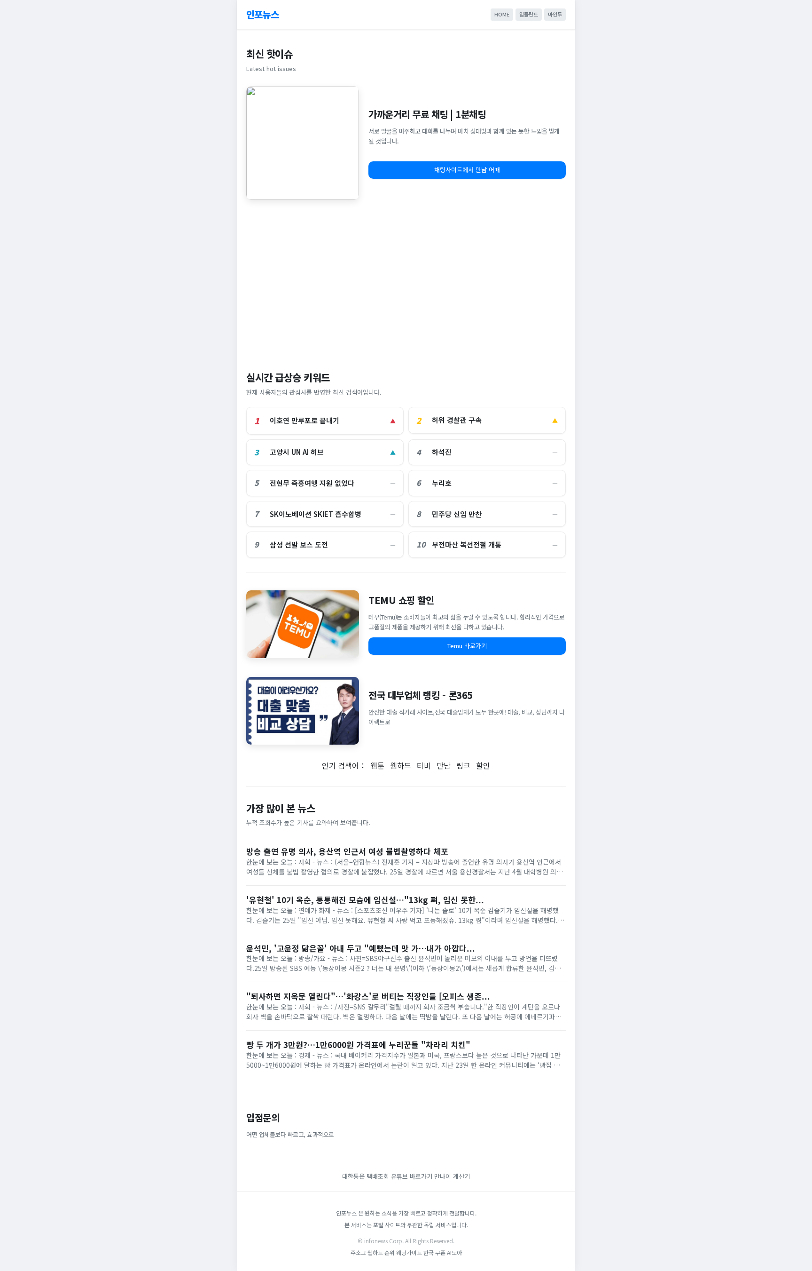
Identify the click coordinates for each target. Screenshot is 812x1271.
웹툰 (377, 765)
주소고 (358, 1252)
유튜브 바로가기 (411, 1176)
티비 (424, 765)
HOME (501, 14)
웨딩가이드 (409, 1252)
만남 (444, 765)
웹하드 (400, 765)
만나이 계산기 (452, 1176)
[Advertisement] (406, 280)
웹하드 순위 (381, 1252)
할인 (483, 765)
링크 (463, 765)
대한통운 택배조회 (366, 1176)
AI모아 (454, 1252)
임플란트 (528, 14)
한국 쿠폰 (434, 1252)
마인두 (555, 14)
